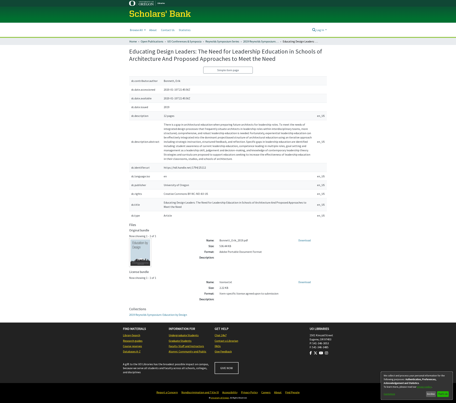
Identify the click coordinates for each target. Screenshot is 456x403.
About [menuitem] (153, 30)
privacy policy (424, 386)
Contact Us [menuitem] (168, 30)
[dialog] (416, 385)
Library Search (131, 335)
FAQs (218, 346)
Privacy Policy (249, 392)
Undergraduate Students (184, 335)
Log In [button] (320, 30)
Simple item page (228, 70)
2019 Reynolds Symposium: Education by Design (261, 41)
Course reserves (132, 346)
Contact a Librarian (226, 341)
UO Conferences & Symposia (184, 41)
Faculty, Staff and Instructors (186, 346)
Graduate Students (180, 341)
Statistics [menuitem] (185, 30)
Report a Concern (167, 392)
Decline (431, 394)
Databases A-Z (132, 351)
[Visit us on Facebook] (311, 353)
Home (133, 41)
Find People (292, 392)
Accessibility (229, 392)
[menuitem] (137, 30)
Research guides (132, 341)
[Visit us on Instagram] (326, 353)
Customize (389, 394)
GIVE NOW (226, 368)
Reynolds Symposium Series (222, 41)
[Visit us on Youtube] (321, 353)
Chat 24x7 (221, 335)
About (278, 392)
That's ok (443, 394)
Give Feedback (223, 351)
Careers (266, 392)
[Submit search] (314, 30)
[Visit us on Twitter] (315, 353)
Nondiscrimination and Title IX (200, 392)
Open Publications (152, 41)
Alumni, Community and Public (187, 351)
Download (304, 240)
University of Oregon (220, 397)
